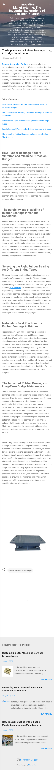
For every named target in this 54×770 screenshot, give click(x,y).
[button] (50, 51)
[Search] (50, 5)
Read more (46, 679)
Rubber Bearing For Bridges (20, 570)
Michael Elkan (32, 765)
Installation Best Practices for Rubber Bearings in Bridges (26, 129)
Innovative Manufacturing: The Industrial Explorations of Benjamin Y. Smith (27, 9)
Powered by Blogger (28, 760)
